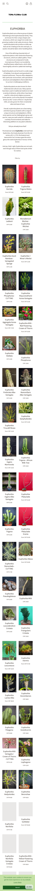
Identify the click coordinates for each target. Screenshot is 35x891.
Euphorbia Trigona (9, 530)
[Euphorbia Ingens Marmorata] (9, 446)
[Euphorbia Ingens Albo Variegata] (9, 481)
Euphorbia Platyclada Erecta (25, 532)
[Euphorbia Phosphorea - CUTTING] (9, 280)
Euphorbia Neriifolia (9, 825)
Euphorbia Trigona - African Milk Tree (25, 460)
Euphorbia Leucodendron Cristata (9, 626)
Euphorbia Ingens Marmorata (9, 462)
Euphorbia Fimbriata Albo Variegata (9, 392)
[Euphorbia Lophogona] (26, 747)
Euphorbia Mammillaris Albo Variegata (26, 392)
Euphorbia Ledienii (9, 220)
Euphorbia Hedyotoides (9, 793)
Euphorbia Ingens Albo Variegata (9, 497)
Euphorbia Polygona (9, 728)
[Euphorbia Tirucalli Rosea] (9, 412)
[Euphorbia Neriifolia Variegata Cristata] (9, 843)
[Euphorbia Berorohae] (26, 779)
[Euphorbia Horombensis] (26, 682)
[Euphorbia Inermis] (26, 648)
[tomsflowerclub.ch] (17, 14)
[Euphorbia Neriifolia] (9, 811)
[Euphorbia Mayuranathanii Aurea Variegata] (26, 280)
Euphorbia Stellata (9, 354)
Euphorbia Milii (26, 598)
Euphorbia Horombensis (25, 694)
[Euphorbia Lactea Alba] (9, 682)
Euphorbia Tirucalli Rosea (9, 426)
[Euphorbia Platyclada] (26, 481)
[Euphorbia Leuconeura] (9, 650)
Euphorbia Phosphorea (26, 359)
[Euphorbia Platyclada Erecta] (26, 516)
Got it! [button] (17, 887)
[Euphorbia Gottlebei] (26, 809)
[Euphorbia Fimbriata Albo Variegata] (9, 377)
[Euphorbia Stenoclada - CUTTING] (9, 551)
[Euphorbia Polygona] (9, 715)
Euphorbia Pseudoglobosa (9, 595)
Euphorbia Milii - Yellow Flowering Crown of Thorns (26, 859)
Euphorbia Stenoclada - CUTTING (9, 566)
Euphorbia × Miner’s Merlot (26, 257)
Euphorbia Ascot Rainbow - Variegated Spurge (9, 260)
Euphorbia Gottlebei (25, 820)
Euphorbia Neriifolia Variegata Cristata (9, 860)
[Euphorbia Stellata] (9, 343)
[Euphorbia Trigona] (9, 516)
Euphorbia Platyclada (25, 495)
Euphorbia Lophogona (25, 761)
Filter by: (17, 158)
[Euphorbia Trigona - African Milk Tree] (26, 445)
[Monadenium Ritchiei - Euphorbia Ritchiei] (26, 206)
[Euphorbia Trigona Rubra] (26, 174)
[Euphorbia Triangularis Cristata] (26, 615)
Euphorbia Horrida (9, 187)
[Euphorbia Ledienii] (9, 206)
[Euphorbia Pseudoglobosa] (9, 584)
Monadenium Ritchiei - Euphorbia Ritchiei (25, 222)
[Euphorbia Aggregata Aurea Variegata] (9, 311)
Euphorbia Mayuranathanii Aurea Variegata (25, 296)
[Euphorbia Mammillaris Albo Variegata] (26, 377)
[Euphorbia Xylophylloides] (26, 408)
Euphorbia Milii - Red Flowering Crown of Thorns (25, 326)
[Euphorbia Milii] (26, 586)
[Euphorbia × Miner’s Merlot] (26, 243)
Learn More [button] (17, 882)
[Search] (7, 3)
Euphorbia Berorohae (25, 793)
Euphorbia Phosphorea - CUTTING (9, 296)
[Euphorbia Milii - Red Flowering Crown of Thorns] (26, 313)
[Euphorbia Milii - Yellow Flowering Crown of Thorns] (26, 843)
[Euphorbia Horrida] (9, 174)
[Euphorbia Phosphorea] (26, 345)
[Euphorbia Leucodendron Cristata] (9, 613)
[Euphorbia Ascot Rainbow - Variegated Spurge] (9, 243)
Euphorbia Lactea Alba (9, 696)
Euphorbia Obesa (26, 559)
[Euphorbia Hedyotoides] (9, 779)
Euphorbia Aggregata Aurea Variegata (9, 322)
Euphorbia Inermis (25, 659)
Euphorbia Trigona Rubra (25, 187)
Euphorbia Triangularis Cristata (26, 631)
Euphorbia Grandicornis (26, 728)
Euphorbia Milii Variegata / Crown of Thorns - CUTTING (9, 755)
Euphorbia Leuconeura (9, 664)
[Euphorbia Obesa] (26, 549)
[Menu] (4, 4)
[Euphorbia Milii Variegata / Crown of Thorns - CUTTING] (9, 743)
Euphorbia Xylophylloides (26, 417)
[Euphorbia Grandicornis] (26, 715)
